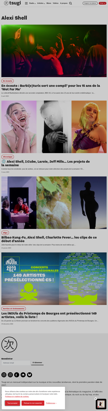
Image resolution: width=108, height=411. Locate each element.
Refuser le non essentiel (33, 403)
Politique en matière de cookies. (17, 396)
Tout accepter (12, 403)
